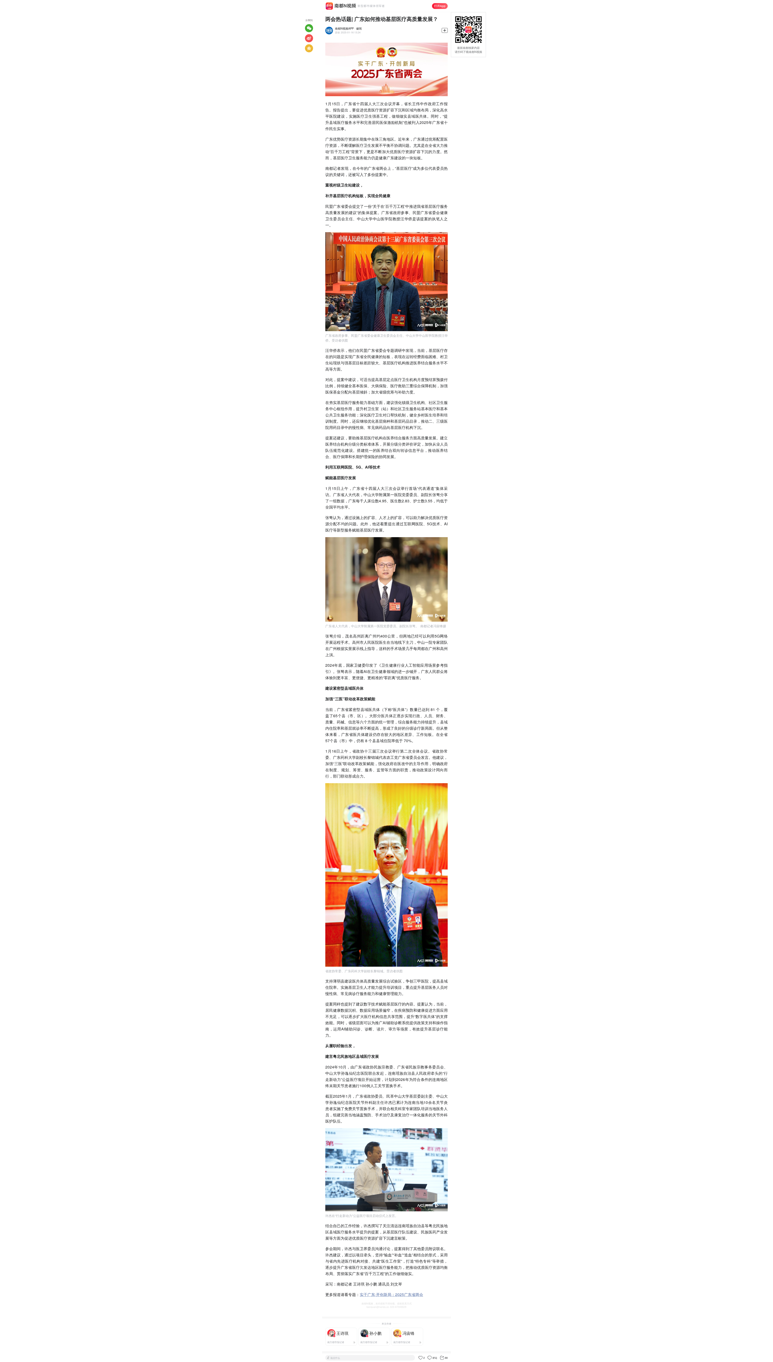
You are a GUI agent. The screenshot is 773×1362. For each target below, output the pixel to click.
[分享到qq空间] (309, 48)
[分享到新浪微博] (309, 38)
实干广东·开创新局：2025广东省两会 (391, 1294)
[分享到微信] (309, 28)
